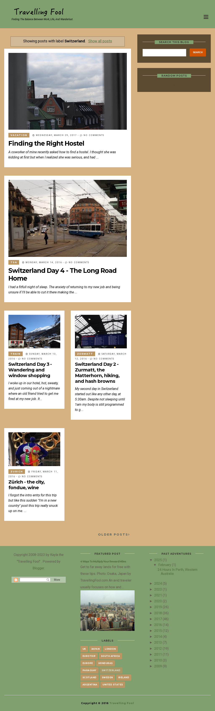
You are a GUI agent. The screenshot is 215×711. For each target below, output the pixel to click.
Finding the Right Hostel (46, 143)
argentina (90, 684)
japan (95, 649)
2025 (158, 560)
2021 (158, 595)
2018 (158, 613)
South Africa (110, 656)
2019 (158, 607)
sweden (107, 677)
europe (88, 663)
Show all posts (100, 41)
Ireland (123, 677)
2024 (158, 583)
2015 (158, 630)
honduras (105, 663)
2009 (158, 666)
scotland (90, 677)
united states (112, 684)
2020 (158, 601)
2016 (158, 624)
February (165, 564)
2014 (158, 636)
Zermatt (85, 353)
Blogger (38, 568)
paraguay (89, 670)
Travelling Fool (121, 703)
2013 (158, 642)
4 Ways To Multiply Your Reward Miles (103, 561)
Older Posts (113, 534)
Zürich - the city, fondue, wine (26, 484)
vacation (18, 135)
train (15, 353)
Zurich (16, 471)
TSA (13, 262)
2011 (158, 654)
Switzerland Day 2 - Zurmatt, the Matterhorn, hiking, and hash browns (97, 372)
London (110, 649)
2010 (158, 660)
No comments (94, 135)
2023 (158, 589)
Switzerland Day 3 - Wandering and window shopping (30, 369)
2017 (158, 619)
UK (84, 649)
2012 (158, 648)
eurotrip (89, 656)
